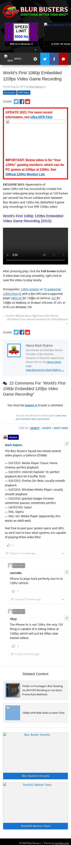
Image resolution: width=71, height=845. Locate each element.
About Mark (54, 362)
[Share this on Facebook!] (22, 101)
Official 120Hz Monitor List (25, 174)
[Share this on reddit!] (27, 101)
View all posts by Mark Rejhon (45, 370)
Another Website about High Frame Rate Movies (31, 315)
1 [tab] (35, 50)
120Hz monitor (30, 289)
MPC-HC (17, 298)
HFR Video (23, 92)
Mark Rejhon (36, 86)
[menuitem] (35, 59)
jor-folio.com (62, 843)
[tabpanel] (21, 35)
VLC (53, 298)
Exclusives (10, 92)
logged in (31, 405)
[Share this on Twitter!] (16, 101)
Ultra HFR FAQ (41, 117)
